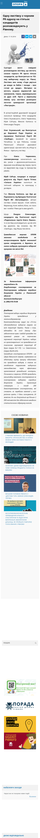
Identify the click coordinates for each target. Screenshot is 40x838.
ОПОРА (20, 4)
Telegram (30, 37)
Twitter (27, 37)
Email (34, 37)
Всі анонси (32, 797)
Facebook (23, 37)
